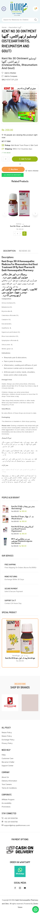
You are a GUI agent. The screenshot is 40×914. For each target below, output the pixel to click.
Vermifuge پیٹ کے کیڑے (20, 655)
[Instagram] (20, 888)
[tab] (9, 251)
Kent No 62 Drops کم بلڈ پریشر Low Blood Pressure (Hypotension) (22, 529)
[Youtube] (25, 888)
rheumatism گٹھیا (15, 27)
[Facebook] (15, 888)
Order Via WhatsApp (13, 175)
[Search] (35, 20)
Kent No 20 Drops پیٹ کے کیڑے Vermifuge (20, 658)
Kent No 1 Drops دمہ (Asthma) (20, 226)
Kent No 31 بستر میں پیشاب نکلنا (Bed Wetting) (23, 507)
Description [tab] (9, 251)
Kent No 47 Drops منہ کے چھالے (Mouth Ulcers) (22, 517)
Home (4, 27)
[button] (4, 9)
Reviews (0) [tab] (24, 251)
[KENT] (30, 702)
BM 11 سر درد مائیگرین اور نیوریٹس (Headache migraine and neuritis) (21, 541)
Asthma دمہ (20, 224)
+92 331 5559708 (11, 818)
